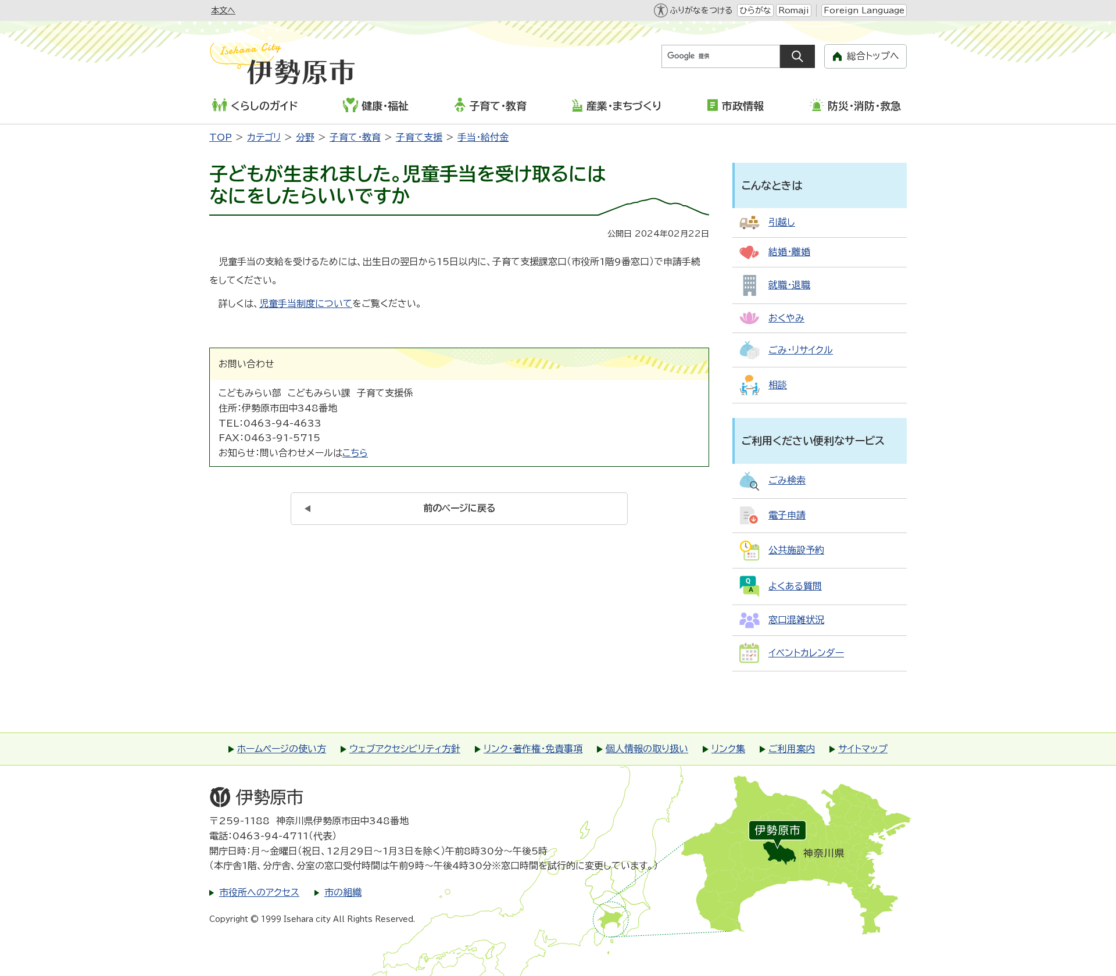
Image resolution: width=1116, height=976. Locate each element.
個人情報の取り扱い (647, 748)
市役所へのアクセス (259, 892)
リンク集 (728, 748)
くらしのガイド (264, 106)
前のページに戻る (459, 508)
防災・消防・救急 (864, 106)
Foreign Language (864, 10)
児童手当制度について (305, 303)
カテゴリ (264, 137)
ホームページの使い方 (281, 748)
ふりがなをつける (701, 10)
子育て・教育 (498, 106)
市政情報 (743, 106)
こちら (355, 452)
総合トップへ (873, 55)
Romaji (793, 10)
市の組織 (343, 892)
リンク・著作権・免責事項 (533, 748)
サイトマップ (863, 748)
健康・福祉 (385, 106)
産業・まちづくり (623, 106)
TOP (220, 137)
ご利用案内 (791, 748)
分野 (305, 137)
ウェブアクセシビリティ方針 (404, 748)
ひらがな (755, 10)
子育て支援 (419, 137)
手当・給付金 (483, 137)
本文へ (223, 10)
